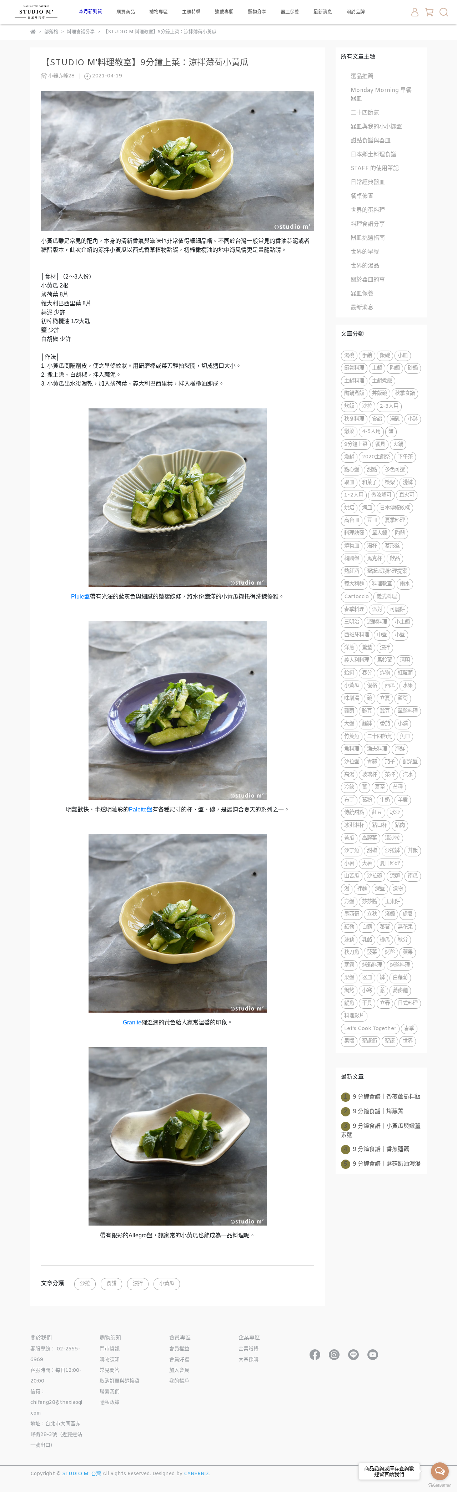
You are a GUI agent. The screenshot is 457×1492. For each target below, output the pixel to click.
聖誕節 (369, 1041)
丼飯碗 (379, 393)
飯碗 (385, 355)
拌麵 (362, 889)
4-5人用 (371, 431)
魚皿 (405, 736)
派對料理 (377, 622)
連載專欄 (224, 12)
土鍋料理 (354, 381)
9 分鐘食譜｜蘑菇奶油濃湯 (382, 1164)
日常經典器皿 (368, 182)
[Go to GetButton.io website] (439, 1485)
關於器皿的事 (368, 280)
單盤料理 (408, 711)
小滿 (403, 723)
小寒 (367, 990)
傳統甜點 (354, 812)
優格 (372, 685)
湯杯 (372, 546)
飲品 (395, 558)
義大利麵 (354, 584)
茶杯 (390, 775)
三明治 (351, 622)
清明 (405, 660)
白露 (367, 927)
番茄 (385, 723)
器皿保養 (290, 12)
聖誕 (390, 1041)
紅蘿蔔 (405, 673)
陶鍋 (395, 368)
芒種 (398, 787)
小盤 (400, 635)
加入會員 (179, 1370)
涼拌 (138, 1283)
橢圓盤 (351, 558)
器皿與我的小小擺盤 (376, 127)
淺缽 (408, 482)
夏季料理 (395, 520)
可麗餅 (397, 609)
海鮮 (400, 749)
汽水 (408, 775)
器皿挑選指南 (368, 238)
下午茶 (405, 457)
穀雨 (349, 711)
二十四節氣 (365, 113)
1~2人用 (353, 495)
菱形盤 (392, 546)
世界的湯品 (365, 266)
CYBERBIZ (196, 1474)
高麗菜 (369, 838)
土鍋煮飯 (382, 381)
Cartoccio (356, 597)
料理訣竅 (354, 533)
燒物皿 (351, 546)
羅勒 (349, 927)
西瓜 (390, 685)
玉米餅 (392, 901)
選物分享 (257, 12)
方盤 (349, 901)
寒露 (349, 965)
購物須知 (110, 1359)
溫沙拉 (392, 838)
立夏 (385, 698)
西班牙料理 (356, 635)
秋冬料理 (354, 419)
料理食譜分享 (368, 224)
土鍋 (377, 368)
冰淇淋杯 (354, 825)
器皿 (367, 977)
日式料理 (408, 1003)
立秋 (372, 914)
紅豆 (377, 812)
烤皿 (367, 508)
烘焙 (349, 508)
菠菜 (372, 952)
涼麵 (395, 876)
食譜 (111, 1283)
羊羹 (403, 800)
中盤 (382, 635)
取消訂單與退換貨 (120, 1381)
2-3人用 (389, 406)
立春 (385, 1003)
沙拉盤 (351, 762)
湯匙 (395, 419)
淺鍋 (390, 914)
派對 (377, 609)
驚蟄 (367, 648)
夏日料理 (390, 863)
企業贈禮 (248, 1349)
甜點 (372, 470)
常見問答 (110, 1370)
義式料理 (387, 597)
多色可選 (395, 470)
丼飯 (413, 850)
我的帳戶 (179, 1381)
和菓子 (369, 482)
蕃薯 (385, 927)
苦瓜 (349, 838)
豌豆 (367, 711)
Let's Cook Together (370, 1028)
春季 (409, 1028)
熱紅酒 (351, 571)
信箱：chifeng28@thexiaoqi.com (56, 1403)
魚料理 (351, 749)
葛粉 (367, 800)
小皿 (403, 355)
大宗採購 (248, 1359)
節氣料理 (354, 368)
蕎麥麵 (400, 990)
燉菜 (349, 431)
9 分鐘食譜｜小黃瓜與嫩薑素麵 (381, 1130)
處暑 (408, 914)
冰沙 (395, 812)
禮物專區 (158, 12)
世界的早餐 (365, 252)
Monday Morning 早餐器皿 (381, 95)
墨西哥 (351, 914)
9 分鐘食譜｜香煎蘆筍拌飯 (382, 1097)
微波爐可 (381, 495)
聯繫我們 (110, 1392)
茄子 (390, 762)
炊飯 (349, 406)
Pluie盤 (80, 597)
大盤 (349, 723)
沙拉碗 (374, 876)
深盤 (380, 889)
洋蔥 (349, 648)
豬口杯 (379, 825)
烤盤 (390, 952)
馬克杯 (374, 558)
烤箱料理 (372, 965)
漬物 (398, 889)
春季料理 (354, 609)
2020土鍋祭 (376, 457)
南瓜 (413, 876)
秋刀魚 (351, 952)
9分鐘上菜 (355, 444)
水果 (408, 685)
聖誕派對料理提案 (387, 571)
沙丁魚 (351, 850)
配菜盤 (410, 762)
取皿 (349, 482)
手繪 (367, 355)
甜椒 (372, 850)
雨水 (405, 584)
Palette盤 (140, 809)
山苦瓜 (351, 876)
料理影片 (354, 1016)
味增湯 (351, 698)
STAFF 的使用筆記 (375, 168)
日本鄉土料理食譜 (373, 154)
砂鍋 (413, 368)
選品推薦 (362, 76)
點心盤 (351, 470)
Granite (132, 1022)
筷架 (390, 482)
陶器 (400, 533)
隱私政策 (110, 1402)
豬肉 (400, 825)
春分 (367, 673)
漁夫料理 (377, 749)
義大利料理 (356, 660)
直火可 (406, 495)
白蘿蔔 (400, 977)
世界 (408, 1041)
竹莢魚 (351, 736)
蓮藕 (349, 940)
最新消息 (322, 12)
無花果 (405, 927)
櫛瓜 (385, 940)
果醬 (349, 1041)
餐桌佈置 (362, 196)
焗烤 (349, 990)
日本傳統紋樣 (395, 508)
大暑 (367, 863)
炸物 (385, 673)
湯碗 (349, 355)
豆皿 (372, 520)
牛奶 (385, 800)
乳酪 (367, 940)
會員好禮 (179, 1359)
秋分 (403, 940)
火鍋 (398, 444)
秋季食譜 (405, 393)
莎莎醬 (369, 901)
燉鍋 (349, 457)
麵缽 (367, 723)
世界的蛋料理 (368, 210)
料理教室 (382, 584)
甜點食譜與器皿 (371, 140)
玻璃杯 (369, 775)
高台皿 (351, 520)
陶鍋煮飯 (354, 393)
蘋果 (408, 952)
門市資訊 (110, 1349)
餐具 (380, 444)
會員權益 (179, 1349)
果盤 (349, 977)
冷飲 (349, 787)
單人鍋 (379, 533)
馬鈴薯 (384, 660)
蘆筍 (403, 698)
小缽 (413, 419)
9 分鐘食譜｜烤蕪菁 (373, 1111)
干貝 (367, 1003)
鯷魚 (349, 1003)
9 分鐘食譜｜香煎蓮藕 (376, 1149)
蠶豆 (385, 711)
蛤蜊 (349, 673)
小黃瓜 (166, 1283)
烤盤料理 (400, 965)
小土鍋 (402, 622)
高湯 (349, 775)
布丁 (349, 800)
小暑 (349, 863)
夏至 (380, 787)
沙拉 (85, 1283)
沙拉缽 (392, 850)
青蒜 (372, 762)
